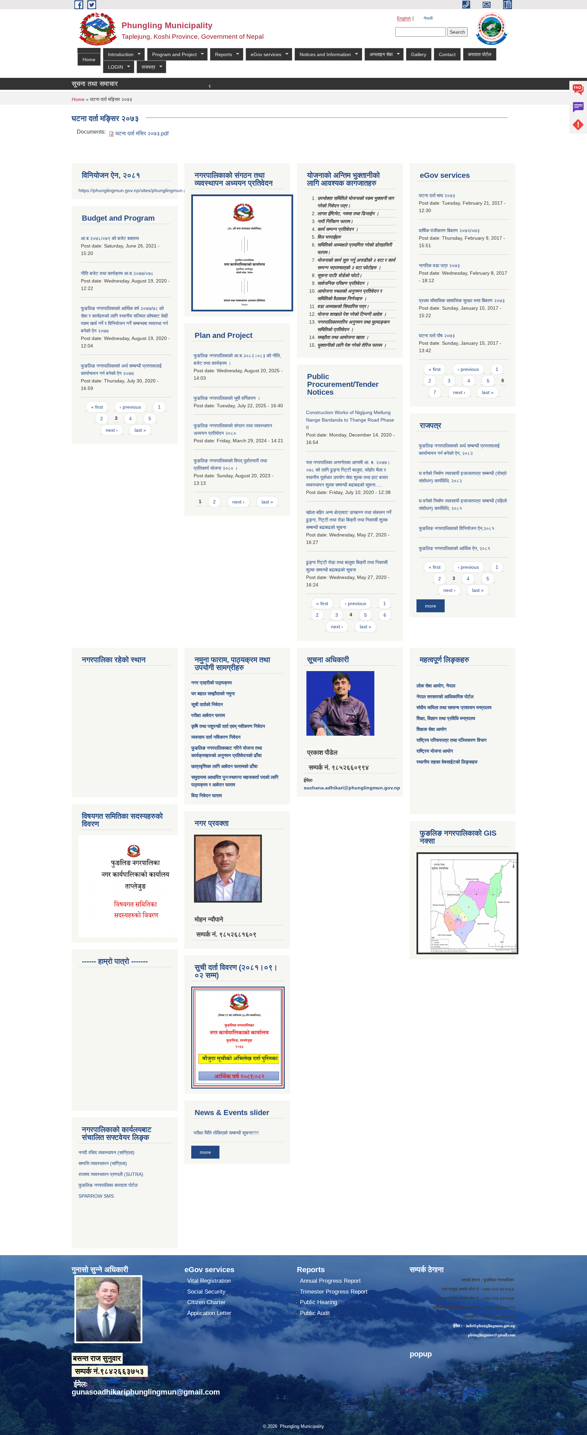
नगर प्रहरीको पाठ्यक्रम (211, 682)
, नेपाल (449, 685)
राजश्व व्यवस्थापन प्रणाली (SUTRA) (110, 1174)
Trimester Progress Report (334, 1291)
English (404, 18)
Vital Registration (209, 1281)
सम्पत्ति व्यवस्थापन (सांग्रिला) (102, 1163)
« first (97, 407)
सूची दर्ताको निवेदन (207, 704)
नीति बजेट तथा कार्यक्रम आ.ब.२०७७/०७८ (117, 273)
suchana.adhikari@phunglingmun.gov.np (352, 787)
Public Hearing (318, 1302)
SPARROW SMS (96, 1196)
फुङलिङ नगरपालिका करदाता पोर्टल (108, 1185)
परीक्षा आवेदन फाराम (208, 715)
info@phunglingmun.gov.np (490, 1326)
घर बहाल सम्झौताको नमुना (213, 693)
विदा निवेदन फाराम (206, 795)
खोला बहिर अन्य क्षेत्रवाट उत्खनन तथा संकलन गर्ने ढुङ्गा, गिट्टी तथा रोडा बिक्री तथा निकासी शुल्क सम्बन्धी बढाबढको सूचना (348, 520)
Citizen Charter (206, 1302)
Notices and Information (323, 54)
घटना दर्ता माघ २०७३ (437, 195)
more (430, 606)
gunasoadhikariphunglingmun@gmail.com (146, 1392)
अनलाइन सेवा (378, 54)
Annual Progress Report (330, 1281)
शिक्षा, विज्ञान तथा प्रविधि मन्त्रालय (445, 718)
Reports (221, 54)
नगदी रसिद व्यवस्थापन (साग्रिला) (106, 1152)
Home (89, 59)
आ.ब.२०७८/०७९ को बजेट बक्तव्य (110, 238)
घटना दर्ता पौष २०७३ (437, 335)
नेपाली (428, 18)
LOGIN (113, 67)
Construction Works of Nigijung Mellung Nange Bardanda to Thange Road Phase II (350, 420)
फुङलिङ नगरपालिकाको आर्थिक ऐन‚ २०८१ (454, 548)
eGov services (263, 54)
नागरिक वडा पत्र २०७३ (439, 265)
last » (140, 430)
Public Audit (315, 1313)
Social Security (206, 1291)
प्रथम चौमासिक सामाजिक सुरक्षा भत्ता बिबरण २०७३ (462, 300)
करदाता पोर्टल (479, 54)
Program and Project (172, 54)
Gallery (418, 54)
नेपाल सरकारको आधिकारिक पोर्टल (445, 696)
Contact (447, 54)
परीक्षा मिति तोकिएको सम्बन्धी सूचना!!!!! (226, 1132)
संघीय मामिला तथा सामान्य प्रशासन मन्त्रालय (454, 707)
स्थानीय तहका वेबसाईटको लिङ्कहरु (447, 762)
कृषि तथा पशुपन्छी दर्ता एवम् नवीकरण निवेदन (228, 726)
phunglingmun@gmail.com (491, 1335)
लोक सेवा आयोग (429, 685)
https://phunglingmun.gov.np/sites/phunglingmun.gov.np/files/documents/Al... (160, 190)
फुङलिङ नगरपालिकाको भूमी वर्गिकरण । (227, 398)
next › (112, 430)
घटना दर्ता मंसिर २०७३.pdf (141, 133)
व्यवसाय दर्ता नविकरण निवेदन (216, 737)
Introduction (118, 54)
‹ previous (130, 407)
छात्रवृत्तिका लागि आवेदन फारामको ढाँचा (224, 766)
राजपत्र (146, 67)
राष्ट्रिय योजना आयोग (434, 751)
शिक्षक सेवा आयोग (431, 729)
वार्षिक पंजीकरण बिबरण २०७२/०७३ (449, 230)
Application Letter (209, 1313)
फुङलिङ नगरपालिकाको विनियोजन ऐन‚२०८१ (456, 528)
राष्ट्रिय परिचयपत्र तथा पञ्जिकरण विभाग (451, 740)
